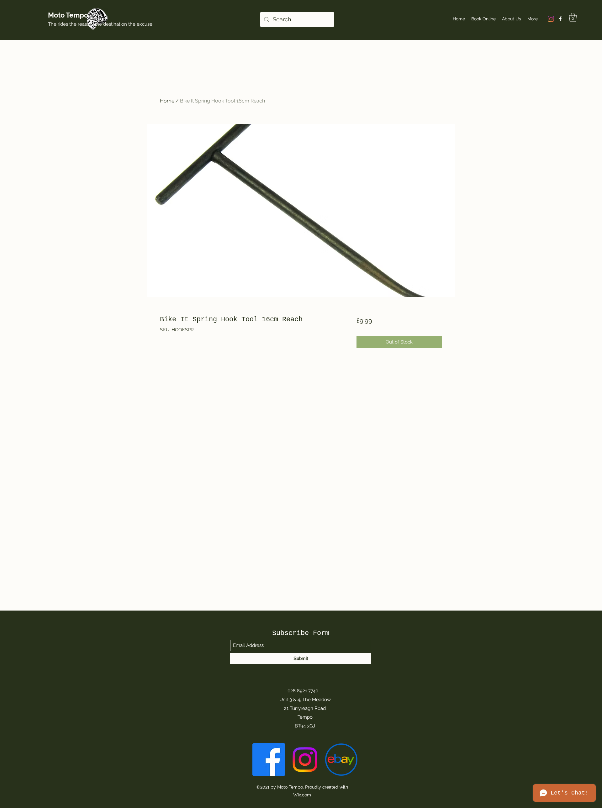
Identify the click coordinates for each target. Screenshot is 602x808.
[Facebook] (560, 19)
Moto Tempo (68, 15)
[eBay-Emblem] (341, 759)
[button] (573, 17)
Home (167, 101)
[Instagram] (551, 19)
